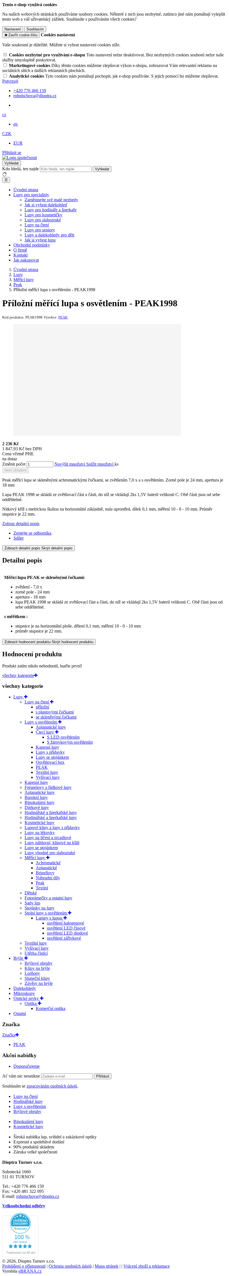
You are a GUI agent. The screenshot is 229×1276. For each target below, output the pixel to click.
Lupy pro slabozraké (43, 219)
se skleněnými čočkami (56, 717)
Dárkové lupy (37, 807)
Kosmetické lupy (39, 822)
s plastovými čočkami (55, 712)
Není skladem (15, 470)
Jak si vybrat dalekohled (46, 204)
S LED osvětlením (63, 737)
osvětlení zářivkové (64, 938)
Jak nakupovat (26, 260)
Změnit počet (13, 464)
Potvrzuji (10, 81)
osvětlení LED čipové (66, 928)
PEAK (42, 767)
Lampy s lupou (49, 918)
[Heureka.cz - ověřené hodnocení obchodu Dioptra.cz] (20, 1256)
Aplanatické (46, 867)
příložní (42, 707)
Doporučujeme (26, 1066)
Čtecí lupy (45, 732)
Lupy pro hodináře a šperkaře (51, 209)
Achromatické (48, 862)
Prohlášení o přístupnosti (24, 1266)
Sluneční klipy (37, 978)
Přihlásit (102, 1076)
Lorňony (32, 973)
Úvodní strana (25, 189)
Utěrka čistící (36, 953)
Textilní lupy (47, 772)
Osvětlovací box (50, 762)
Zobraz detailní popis (20, 523)
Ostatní (19, 1013)
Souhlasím (35, 29)
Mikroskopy (24, 993)
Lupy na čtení (37, 224)
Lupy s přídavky (50, 752)
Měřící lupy (35, 857)
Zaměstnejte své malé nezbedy (51, 199)
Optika (31, 1003)
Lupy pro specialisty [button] (31, 194)
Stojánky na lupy (39, 908)
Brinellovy (45, 872)
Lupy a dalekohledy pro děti (49, 235)
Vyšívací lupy (48, 777)
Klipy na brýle (37, 968)
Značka (8, 1035)
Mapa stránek (106, 1266)
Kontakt (20, 255)
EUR (18, 143)
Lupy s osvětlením (41, 722)
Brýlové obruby (39, 963)
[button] (4, 114)
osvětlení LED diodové (67, 933)
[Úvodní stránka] (19, 157)
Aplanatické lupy (51, 727)
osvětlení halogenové (65, 923)
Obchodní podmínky (31, 245)
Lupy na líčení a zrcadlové (48, 837)
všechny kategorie (18, 675)
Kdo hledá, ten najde (20, 168)
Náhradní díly (48, 877)
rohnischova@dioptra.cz (37, 1196)
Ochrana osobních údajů (70, 1266)
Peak (40, 882)
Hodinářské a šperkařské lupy (51, 812)
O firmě (20, 250)
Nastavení (12, 29)
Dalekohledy (24, 988)
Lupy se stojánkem (52, 757)
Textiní (42, 887)
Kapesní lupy (47, 747)
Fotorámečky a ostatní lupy (48, 898)
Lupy (18, 697)
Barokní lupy (36, 797)
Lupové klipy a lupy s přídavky (52, 827)
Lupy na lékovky (40, 832)
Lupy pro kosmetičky (43, 214)
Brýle (18, 958)
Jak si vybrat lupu (40, 240)
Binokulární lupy (39, 802)
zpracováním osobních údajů (52, 1086)
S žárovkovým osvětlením (70, 742)
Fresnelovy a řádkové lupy (48, 787)
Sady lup (32, 903)
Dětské (31, 892)
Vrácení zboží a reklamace (146, 1266)
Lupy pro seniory (40, 230)
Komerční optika (50, 1008)
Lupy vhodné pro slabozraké (50, 852)
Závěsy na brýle (39, 983)
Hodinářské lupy (28, 1101)
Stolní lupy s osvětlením (46, 913)
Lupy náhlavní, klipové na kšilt (52, 842)
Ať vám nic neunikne (21, 1076)
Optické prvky (26, 998)
